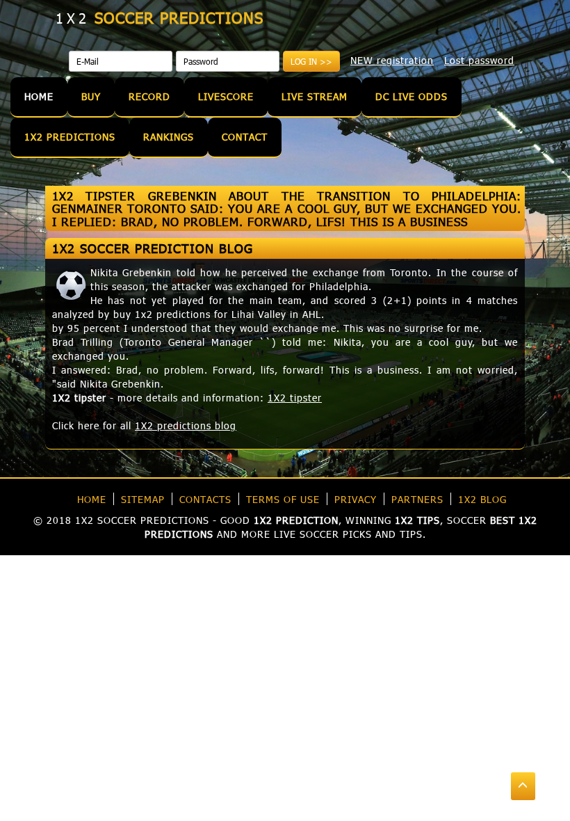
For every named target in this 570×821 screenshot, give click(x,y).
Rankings (168, 136)
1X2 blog (482, 499)
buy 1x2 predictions (162, 314)
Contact (245, 136)
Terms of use (283, 499)
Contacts (205, 499)
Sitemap (143, 499)
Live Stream (315, 96)
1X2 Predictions (69, 136)
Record (149, 96)
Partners (417, 499)
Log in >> (311, 61)
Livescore (226, 96)
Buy (91, 96)
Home (39, 96)
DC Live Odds (411, 96)
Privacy (355, 499)
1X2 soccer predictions (142, 520)
